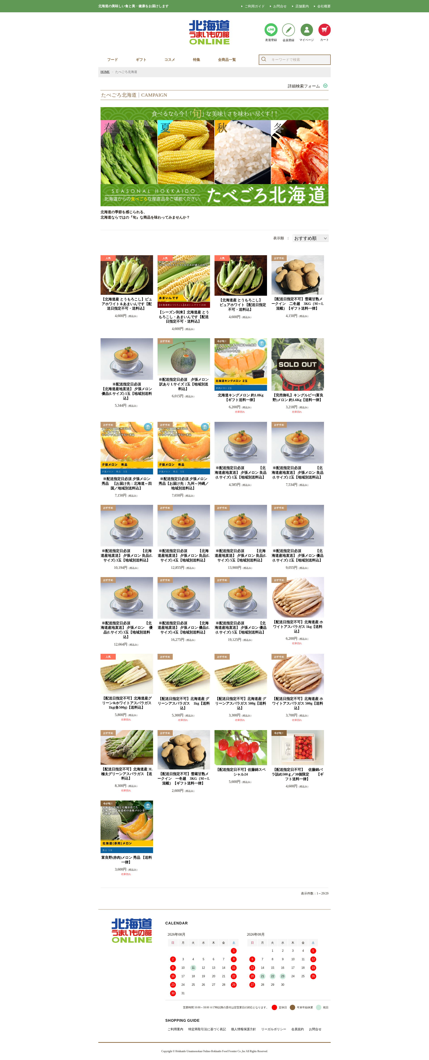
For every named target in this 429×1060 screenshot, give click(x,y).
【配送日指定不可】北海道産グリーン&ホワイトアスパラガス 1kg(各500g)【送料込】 (127, 702)
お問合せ (280, 6)
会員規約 (297, 1029)
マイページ (306, 40)
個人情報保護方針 (243, 1029)
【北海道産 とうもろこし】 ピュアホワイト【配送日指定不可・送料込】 (240, 304)
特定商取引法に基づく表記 (207, 1029)
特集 (196, 60)
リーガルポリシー (273, 1029)
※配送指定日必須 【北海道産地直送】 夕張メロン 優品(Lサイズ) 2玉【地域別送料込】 (298, 555)
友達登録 (271, 40)
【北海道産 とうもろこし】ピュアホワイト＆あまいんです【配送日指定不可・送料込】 (126, 303)
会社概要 (324, 6)
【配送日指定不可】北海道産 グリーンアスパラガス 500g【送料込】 (240, 703)
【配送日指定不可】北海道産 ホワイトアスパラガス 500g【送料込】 (297, 703)
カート (324, 39)
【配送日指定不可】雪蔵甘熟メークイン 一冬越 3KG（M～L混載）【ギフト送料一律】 (184, 778)
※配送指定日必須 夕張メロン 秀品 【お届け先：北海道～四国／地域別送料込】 (127, 483)
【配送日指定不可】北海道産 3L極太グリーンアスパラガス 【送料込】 (127, 773)
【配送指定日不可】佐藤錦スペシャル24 (241, 772)
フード (112, 60)
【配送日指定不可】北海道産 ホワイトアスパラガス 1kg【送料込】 (297, 626)
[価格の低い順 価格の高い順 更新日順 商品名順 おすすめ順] (310, 238)
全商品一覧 (227, 60)
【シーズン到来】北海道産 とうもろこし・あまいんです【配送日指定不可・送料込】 (183, 316)
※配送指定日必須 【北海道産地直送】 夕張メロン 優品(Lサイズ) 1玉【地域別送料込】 (127, 391)
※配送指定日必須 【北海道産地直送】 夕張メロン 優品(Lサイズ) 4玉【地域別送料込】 (184, 627)
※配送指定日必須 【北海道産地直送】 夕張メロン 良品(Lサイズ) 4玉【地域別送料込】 (184, 555)
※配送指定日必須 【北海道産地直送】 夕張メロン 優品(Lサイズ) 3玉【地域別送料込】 (127, 630)
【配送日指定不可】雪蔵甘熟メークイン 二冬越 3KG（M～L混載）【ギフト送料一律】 (297, 303)
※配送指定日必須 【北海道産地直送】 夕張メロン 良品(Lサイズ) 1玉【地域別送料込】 (241, 472)
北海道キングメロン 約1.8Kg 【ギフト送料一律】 (242, 397)
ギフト (141, 60)
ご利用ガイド (255, 6)
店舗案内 (302, 6)
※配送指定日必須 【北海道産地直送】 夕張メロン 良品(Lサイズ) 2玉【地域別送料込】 (298, 472)
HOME (105, 72)
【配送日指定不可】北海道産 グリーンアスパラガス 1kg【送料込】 (184, 703)
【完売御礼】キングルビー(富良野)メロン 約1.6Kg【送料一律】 (297, 397)
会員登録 (288, 40)
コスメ (169, 60)
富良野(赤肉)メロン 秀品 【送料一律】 (126, 860)
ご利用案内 (175, 1029)
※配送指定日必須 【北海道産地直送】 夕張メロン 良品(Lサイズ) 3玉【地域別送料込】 (127, 555)
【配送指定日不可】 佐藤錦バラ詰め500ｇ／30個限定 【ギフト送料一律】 (298, 774)
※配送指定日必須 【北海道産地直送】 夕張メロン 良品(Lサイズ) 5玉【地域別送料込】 (241, 555)
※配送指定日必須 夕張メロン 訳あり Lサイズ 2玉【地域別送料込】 (184, 384)
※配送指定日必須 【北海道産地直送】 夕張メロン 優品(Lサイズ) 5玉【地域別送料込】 (241, 627)
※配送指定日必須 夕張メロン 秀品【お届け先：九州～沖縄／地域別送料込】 (184, 483)
